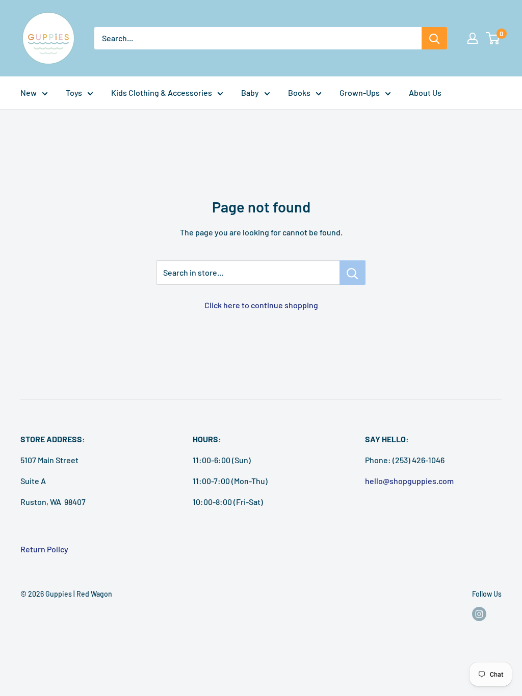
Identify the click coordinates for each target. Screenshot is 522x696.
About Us (425, 92)
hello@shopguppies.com (409, 481)
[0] (493, 38)
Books (299, 92)
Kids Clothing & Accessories (161, 92)
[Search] (434, 38)
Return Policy (44, 549)
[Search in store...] (353, 272)
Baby (250, 92)
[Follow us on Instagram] (479, 614)
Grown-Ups (360, 92)
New (28, 92)
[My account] (472, 38)
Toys (74, 92)
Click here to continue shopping (261, 305)
